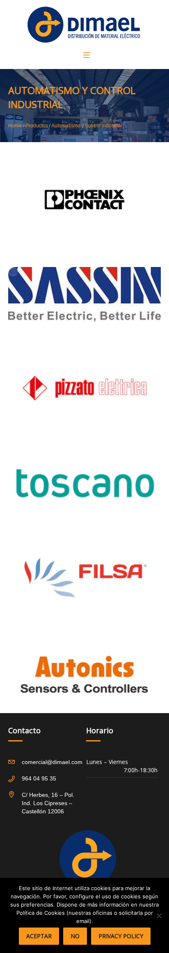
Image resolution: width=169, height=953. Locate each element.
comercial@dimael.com (52, 762)
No (75, 936)
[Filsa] (84, 577)
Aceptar (39, 936)
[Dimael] (83, 24)
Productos (36, 126)
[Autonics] (84, 672)
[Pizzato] (84, 389)
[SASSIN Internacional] (84, 294)
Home (15, 126)
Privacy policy (120, 936)
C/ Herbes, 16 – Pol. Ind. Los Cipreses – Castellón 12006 (48, 803)
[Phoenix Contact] (84, 200)
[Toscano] (84, 483)
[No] (159, 916)
